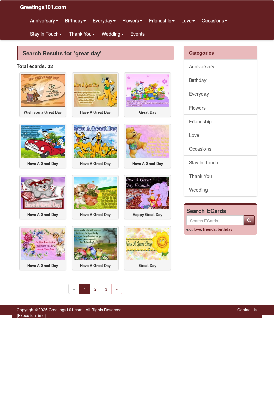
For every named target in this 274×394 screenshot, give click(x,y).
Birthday (198, 80)
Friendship (200, 121)
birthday (225, 229)
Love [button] (186, 20)
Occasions (200, 148)
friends (209, 229)
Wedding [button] (111, 33)
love (197, 229)
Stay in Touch (203, 162)
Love (194, 135)
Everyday (199, 93)
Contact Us (247, 309)
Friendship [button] (160, 20)
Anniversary (201, 66)
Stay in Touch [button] (44, 33)
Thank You (200, 176)
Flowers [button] (130, 20)
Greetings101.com (43, 7)
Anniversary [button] (42, 20)
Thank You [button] (80, 33)
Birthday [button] (74, 20)
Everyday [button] (102, 20)
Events (137, 33)
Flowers (197, 107)
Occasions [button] (213, 20)
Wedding (198, 189)
